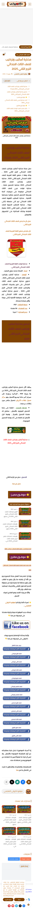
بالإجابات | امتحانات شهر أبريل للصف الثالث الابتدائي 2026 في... (10, 538)
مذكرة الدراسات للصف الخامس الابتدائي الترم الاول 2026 (9, 47)
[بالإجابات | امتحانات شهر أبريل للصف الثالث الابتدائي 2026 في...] (25, 536)
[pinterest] (9, 905)
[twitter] (20, 905)
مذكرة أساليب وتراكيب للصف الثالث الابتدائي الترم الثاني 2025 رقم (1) (18, 87)
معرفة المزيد (8, 899)
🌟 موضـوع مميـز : (21, 97)
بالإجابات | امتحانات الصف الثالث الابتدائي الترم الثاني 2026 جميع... (10, 526)
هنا (17, 770)
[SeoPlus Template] (29, 899)
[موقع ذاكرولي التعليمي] (16, 4)
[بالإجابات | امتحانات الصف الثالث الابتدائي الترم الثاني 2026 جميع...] (25, 524)
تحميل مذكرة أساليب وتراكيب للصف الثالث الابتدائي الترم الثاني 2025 (18, 93)
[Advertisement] (16, 26)
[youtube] (12, 905)
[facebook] (23, 905)
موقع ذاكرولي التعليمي (20, 74)
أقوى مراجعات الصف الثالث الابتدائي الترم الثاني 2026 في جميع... (10, 514)
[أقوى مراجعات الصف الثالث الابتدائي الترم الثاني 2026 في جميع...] (25, 511)
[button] (23, 782)
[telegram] (16, 905)
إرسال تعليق (24, 866)
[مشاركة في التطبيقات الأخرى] (6, 782)
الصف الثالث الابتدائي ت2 (23, 54)
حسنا (19, 899)
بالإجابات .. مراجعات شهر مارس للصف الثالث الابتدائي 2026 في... (9, 842)
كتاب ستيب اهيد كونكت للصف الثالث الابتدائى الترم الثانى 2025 (18, 109)
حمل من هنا (16, 483)
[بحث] (3, 4)
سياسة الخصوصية (27, 889)
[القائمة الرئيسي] (29, 4)
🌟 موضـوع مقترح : (21, 105)
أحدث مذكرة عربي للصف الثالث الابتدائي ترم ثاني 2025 (17, 101)
